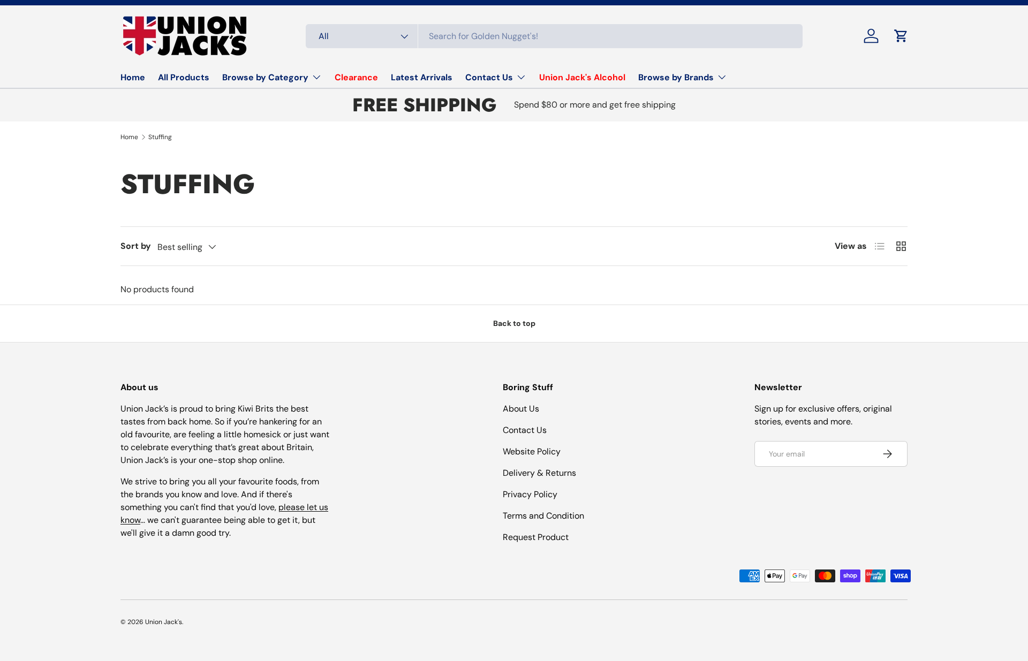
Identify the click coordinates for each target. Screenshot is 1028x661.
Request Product (536, 537)
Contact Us (489, 77)
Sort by (135, 246)
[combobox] (554, 36)
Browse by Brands (676, 77)
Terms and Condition (543, 515)
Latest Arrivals (421, 77)
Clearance (356, 77)
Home (132, 77)
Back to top (514, 323)
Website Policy (532, 451)
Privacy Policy (530, 494)
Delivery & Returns (539, 472)
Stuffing (160, 137)
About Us (521, 408)
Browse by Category (265, 77)
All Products (183, 77)
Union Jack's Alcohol (582, 77)
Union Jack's (163, 622)
